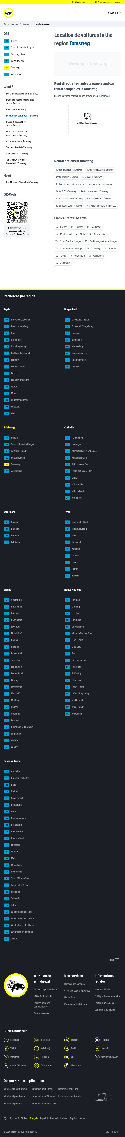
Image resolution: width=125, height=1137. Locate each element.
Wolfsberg (74, 498)
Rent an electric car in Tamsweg (69, 184)
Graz (10, 333)
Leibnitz (12, 359)
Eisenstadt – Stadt (78, 319)
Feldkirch (13, 542)
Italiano (64, 1118)
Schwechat (13, 898)
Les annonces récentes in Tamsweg (22, 93)
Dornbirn (13, 535)
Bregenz (12, 522)
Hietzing (12, 646)
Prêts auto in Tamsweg (16, 109)
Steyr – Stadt (75, 687)
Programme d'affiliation (75, 1004)
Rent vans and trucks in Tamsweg (101, 205)
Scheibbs (13, 891)
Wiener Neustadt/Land (19, 911)
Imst (71, 535)
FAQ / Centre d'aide (43, 996)
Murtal (12, 386)
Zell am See (13, 74)
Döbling (12, 613)
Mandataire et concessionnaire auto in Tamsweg (20, 101)
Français (34, 1118)
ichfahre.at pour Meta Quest (43, 1103)
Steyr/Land (74, 680)
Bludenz (12, 528)
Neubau (12, 707)
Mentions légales (103, 989)
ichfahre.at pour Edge (68, 1089)
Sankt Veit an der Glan (79, 471)
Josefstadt (13, 660)
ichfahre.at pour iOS (13, 1103)
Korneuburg (14, 824)
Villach (72, 477)
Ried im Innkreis (77, 660)
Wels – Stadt (75, 707)
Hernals (12, 640)
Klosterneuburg (16, 818)
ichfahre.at (15, 1131)
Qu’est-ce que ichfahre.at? (46, 989)
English (73, 1118)
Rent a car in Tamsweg (92, 177)
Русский (14, 1118)
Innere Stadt (14, 653)
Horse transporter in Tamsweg (68, 169)
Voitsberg (13, 406)
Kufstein (73, 548)
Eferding (73, 606)
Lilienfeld (13, 845)
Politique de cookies (104, 1003)
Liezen (11, 373)
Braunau (73, 600)
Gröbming (13, 339)
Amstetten (13, 771)
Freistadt (73, 613)
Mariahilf (13, 693)
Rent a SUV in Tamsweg (66, 191)
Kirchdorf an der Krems (80, 633)
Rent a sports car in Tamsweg (68, 205)
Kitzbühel (73, 542)
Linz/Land (74, 646)
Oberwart (73, 366)
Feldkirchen (75, 437)
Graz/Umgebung (16, 346)
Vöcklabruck (74, 700)
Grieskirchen (75, 626)
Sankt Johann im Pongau (20, 47)
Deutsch (83, 1118)
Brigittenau (14, 606)
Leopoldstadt (15, 673)
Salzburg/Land (15, 61)
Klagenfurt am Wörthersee (81, 451)
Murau (11, 393)
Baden (11, 784)
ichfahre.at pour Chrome (15, 1089)
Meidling (13, 700)
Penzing (12, 720)
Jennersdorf (74, 339)
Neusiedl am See (76, 353)
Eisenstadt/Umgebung (79, 326)
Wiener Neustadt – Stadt (19, 918)
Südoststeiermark (17, 400)
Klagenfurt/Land (77, 457)
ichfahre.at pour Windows (43, 1096)
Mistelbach (14, 865)
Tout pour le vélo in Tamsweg (19, 147)
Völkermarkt (74, 484)
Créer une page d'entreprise (77, 990)
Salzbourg (14, 24)
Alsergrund (14, 600)
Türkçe (24, 1118)
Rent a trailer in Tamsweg (66, 177)
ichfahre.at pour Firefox (42, 1089)
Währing (12, 740)
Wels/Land (74, 713)
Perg (71, 653)
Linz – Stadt (75, 640)
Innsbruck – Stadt (78, 522)
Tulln (11, 905)
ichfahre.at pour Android (69, 1096)
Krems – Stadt (15, 838)
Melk (11, 858)
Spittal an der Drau (77, 464)
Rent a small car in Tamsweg (99, 198)
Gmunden (73, 620)
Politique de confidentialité (107, 996)
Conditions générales (105, 1009)
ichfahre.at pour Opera (14, 1096)
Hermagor (73, 444)
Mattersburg (75, 346)
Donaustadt (14, 620)
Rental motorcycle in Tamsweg (100, 169)
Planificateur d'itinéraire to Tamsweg (22, 182)
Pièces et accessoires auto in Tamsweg (16, 123)
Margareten (14, 687)
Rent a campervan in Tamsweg (94, 191)
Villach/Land (75, 491)
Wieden (12, 747)
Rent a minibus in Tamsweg (100, 184)
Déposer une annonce (74, 984)
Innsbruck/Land (77, 528)
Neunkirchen (14, 871)
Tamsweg (26, 24)
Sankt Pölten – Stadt (18, 878)
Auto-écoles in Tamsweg (17, 153)
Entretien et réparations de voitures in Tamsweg (16, 133)
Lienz (72, 562)
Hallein (11, 41)
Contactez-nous (41, 1013)
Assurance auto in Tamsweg (18, 141)
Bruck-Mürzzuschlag (18, 319)
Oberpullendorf (76, 359)
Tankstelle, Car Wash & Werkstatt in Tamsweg (16, 161)
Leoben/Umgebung (17, 379)
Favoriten (13, 626)
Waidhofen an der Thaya (20, 925)
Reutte (72, 569)
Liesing (12, 680)
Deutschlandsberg (17, 326)
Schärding (74, 673)
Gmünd (12, 791)
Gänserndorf (14, 798)
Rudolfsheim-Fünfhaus (19, 727)
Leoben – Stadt (15, 366)
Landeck (73, 555)
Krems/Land (14, 831)
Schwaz (72, 575)
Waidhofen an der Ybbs (19, 931)
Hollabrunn (14, 804)
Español (44, 1118)
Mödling (12, 851)
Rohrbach (73, 666)
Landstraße (14, 666)
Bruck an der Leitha (17, 778)
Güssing (73, 333)
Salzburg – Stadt (16, 54)
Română (54, 1118)
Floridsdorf (14, 633)
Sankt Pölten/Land (17, 885)
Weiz (11, 413)
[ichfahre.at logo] (8, 13)
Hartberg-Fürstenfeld (18, 353)
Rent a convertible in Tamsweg (69, 198)
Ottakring (13, 713)
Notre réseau (70, 997)
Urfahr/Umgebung (77, 693)
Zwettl (11, 938)
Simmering (14, 733)
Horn (11, 811)
